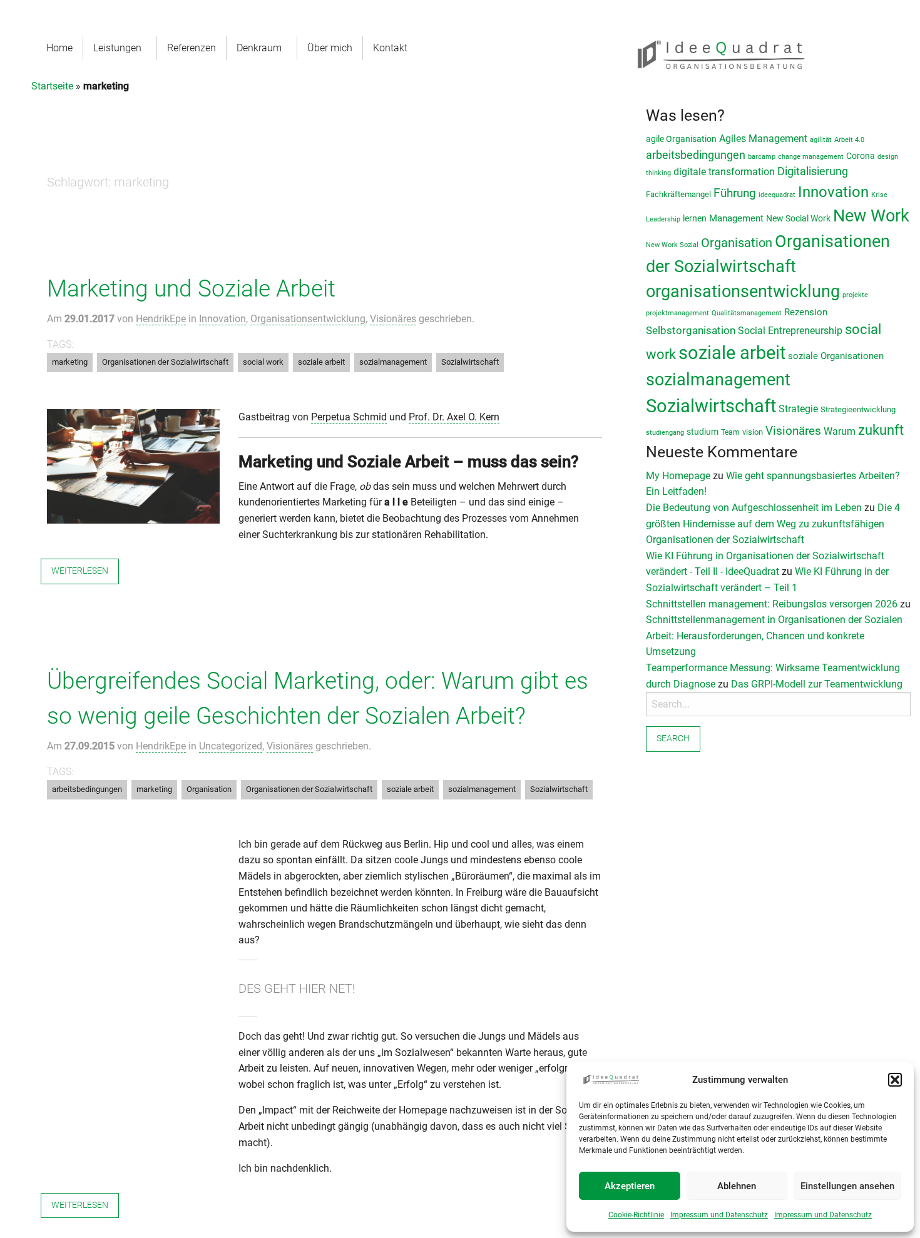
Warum (840, 431)
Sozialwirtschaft (470, 362)
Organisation (209, 789)
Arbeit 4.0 (849, 140)
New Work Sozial (672, 245)
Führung (734, 193)
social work (263, 362)
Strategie (798, 409)
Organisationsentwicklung (307, 319)
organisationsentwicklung (743, 292)
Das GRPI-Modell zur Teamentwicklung (816, 684)
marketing (70, 362)
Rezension (805, 312)
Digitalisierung (812, 171)
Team (730, 432)
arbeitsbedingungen (87, 789)
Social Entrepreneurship (790, 331)
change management (811, 157)
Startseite (52, 86)
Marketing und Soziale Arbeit (191, 288)
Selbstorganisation (690, 331)
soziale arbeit (321, 362)
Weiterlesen (79, 571)
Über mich (329, 48)
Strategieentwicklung (858, 409)
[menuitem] (59, 48)
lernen (695, 218)
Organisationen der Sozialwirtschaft (165, 362)
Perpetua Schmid (349, 417)
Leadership (663, 219)
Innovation (222, 319)
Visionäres (393, 319)
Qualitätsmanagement (747, 313)
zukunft (881, 430)
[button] (895, 1079)
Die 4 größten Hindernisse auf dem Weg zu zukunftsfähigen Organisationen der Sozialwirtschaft (773, 523)
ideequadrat (777, 195)
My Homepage (678, 476)
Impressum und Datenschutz (719, 1214)
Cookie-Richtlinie (636, 1214)
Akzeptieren (630, 1186)
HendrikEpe (161, 319)
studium (702, 432)
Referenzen (191, 48)
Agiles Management (763, 139)
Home (59, 48)
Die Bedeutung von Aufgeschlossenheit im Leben (754, 508)
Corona (860, 156)
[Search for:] (778, 704)
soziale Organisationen (836, 356)
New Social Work (798, 218)
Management (736, 218)
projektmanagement (677, 313)
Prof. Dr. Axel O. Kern (454, 417)
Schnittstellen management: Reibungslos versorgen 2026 (771, 604)
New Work (871, 216)
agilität (821, 140)
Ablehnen (736, 1186)
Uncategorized (230, 746)
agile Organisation (681, 139)
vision (752, 432)
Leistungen (117, 48)
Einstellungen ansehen (847, 1186)
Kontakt (390, 48)
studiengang (665, 433)
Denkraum (259, 48)
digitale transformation (724, 172)
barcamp (761, 157)
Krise (879, 195)
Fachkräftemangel (678, 194)
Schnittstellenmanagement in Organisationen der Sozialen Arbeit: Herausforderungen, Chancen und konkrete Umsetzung (774, 635)
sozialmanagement (393, 362)
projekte (855, 295)
